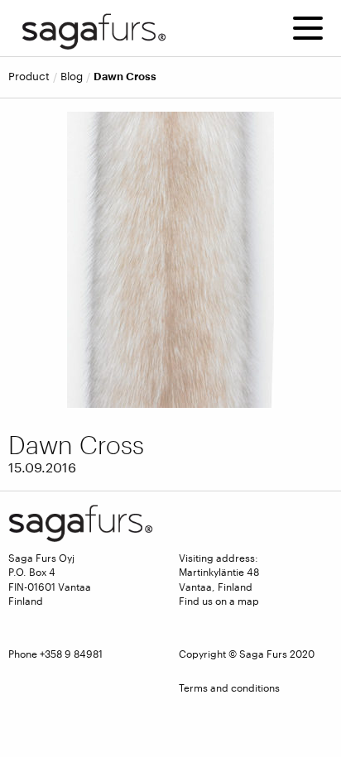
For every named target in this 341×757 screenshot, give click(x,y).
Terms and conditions (229, 687)
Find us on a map (219, 600)
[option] (170, 260)
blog (71, 76)
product (29, 76)
